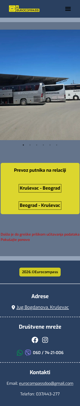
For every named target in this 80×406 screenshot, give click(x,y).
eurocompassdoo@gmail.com (46, 383)
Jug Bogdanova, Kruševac (42, 307)
